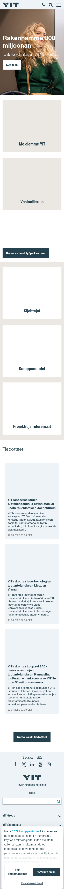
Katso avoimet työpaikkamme (26, 253)
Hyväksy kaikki (46, 871)
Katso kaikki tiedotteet (32, 737)
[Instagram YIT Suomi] (49, 764)
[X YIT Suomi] (23, 764)
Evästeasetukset (32, 883)
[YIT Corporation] (32, 764)
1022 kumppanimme (25, 831)
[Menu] (58, 5)
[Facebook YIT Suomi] (15, 764)
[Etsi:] (58, 801)
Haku (32, 793)
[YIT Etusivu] (11, 5)
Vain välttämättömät (17, 871)
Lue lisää (12, 64)
